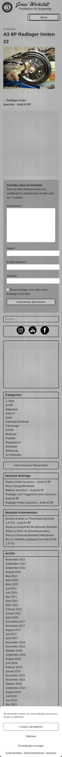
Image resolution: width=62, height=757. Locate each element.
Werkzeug (12, 450)
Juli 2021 (11, 588)
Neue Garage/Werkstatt (20, 486)
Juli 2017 (11, 634)
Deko (9, 417)
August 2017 (13, 629)
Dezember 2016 (15, 642)
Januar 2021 (13, 613)
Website (12, 275)
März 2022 (12, 584)
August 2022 (13, 572)
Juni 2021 (12, 592)
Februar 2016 (14, 667)
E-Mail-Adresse (17, 262)
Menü (43, 17)
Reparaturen (13, 442)
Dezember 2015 (15, 675)
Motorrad (11, 434)
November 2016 (15, 646)
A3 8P (9, 405)
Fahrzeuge (12, 425)
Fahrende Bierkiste (17, 421)
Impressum (51, 753)
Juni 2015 (12, 700)
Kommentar (15, 205)
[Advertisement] (31, 143)
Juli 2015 (11, 696)
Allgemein (12, 409)
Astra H (10, 413)
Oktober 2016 (14, 650)
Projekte (11, 438)
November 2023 (15, 559)
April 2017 (12, 638)
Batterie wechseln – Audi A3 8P (25, 490)
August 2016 (13, 658)
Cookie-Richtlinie (14, 753)
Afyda (9, 526)
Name (11, 248)
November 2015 (15, 679)
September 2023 (16, 563)
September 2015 (16, 687)
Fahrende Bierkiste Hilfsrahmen (34, 535)
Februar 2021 (14, 609)
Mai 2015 (11, 704)
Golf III (9, 430)
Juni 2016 (12, 663)
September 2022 (16, 567)
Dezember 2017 (15, 621)
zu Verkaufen (14, 454)
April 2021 (12, 600)
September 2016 (16, 654)
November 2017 (15, 625)
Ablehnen (31, 736)
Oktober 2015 (14, 683)
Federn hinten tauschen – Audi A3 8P (28, 481)
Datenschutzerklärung (34, 753)
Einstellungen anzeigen (31, 745)
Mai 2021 (11, 596)
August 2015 (13, 692)
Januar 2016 (13, 671)
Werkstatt (11, 446)
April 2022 (12, 580)
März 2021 (12, 605)
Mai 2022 (11, 576)
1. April (10, 401)
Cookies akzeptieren (31, 726)
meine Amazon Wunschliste (31, 465)
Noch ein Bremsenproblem (33, 531)
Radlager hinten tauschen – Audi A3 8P (30, 502)
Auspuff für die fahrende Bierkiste (37, 526)
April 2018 (12, 617)
